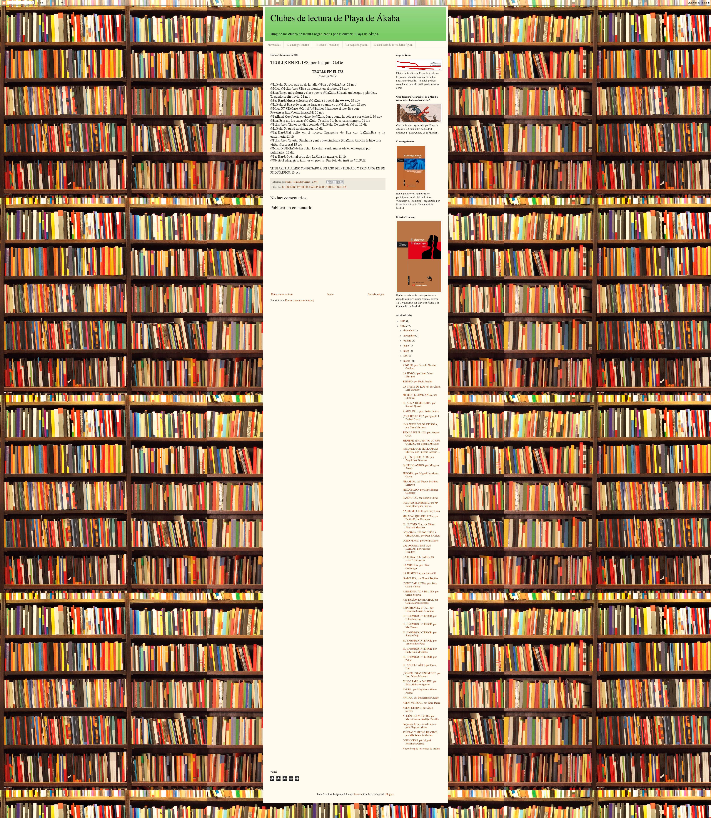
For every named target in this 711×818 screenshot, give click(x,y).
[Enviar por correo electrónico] (328, 182)
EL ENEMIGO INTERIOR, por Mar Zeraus (420, 625)
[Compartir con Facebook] (338, 182)
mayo (406, 350)
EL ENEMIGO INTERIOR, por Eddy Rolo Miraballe (420, 650)
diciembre (409, 330)
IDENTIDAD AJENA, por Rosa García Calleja (420, 585)
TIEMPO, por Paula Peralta (417, 381)
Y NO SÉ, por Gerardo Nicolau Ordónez (419, 366)
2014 (403, 326)
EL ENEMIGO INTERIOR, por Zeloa (420, 658)
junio (406, 345)
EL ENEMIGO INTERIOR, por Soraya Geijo (420, 634)
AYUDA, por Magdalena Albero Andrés (420, 691)
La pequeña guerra (357, 44)
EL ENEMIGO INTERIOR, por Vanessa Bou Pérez (420, 642)
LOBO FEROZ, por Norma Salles (420, 540)
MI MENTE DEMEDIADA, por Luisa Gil (420, 396)
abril (406, 355)
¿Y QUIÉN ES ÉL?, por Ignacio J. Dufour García (421, 417)
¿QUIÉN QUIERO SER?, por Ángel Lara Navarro (418, 458)
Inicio (330, 294)
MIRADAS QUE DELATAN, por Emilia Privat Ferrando (420, 517)
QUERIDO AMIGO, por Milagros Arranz (421, 466)
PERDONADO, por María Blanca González (420, 491)
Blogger (389, 794)
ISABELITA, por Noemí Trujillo (420, 578)
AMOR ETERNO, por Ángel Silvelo (418, 709)
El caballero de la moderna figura (393, 44)
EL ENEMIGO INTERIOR (295, 187)
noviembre (409, 335)
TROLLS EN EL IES (336, 187)
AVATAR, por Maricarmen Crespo (421, 697)
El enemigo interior (298, 44)
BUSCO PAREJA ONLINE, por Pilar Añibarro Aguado (420, 682)
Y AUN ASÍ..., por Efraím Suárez (421, 411)
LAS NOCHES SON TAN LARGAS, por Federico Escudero (417, 549)
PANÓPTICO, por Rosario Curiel (420, 497)
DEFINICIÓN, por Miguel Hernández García (417, 742)
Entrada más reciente (282, 294)
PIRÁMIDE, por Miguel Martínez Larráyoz (420, 483)
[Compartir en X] (335, 182)
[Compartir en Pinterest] (342, 182)
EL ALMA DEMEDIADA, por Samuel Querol (419, 404)
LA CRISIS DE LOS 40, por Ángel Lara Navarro (421, 388)
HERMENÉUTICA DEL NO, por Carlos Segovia (421, 593)
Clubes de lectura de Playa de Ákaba (335, 17)
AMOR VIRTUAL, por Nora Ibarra (421, 702)
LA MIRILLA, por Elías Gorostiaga (416, 566)
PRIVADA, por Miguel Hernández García (421, 475)
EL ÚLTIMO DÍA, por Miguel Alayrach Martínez (419, 525)
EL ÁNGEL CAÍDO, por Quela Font (419, 666)
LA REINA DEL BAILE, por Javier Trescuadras (418, 558)
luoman (358, 794)
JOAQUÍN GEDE (317, 187)
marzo (407, 360)
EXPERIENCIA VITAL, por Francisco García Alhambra (418, 609)
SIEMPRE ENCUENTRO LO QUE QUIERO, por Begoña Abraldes (421, 442)
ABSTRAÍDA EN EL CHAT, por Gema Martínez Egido (420, 601)
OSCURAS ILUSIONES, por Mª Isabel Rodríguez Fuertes (420, 504)
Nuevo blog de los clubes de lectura (421, 748)
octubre (407, 340)
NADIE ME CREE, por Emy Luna (421, 511)
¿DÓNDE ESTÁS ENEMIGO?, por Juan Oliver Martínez (421, 674)
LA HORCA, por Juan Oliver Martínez (418, 374)
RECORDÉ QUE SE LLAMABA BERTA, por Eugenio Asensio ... (421, 450)
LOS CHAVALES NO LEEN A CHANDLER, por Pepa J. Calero (421, 534)
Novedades (274, 44)
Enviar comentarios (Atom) (299, 300)
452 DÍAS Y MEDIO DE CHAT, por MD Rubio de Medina (420, 733)
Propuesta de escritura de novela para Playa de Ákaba (419, 725)
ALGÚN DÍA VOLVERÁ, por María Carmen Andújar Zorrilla (421, 717)
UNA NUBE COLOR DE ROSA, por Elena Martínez (420, 425)
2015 (403, 321)
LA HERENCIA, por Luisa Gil (419, 573)
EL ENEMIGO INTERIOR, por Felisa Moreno (420, 617)
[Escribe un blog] (331, 182)
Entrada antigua (376, 294)
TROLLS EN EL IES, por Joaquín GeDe (421, 434)
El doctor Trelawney (327, 44)
